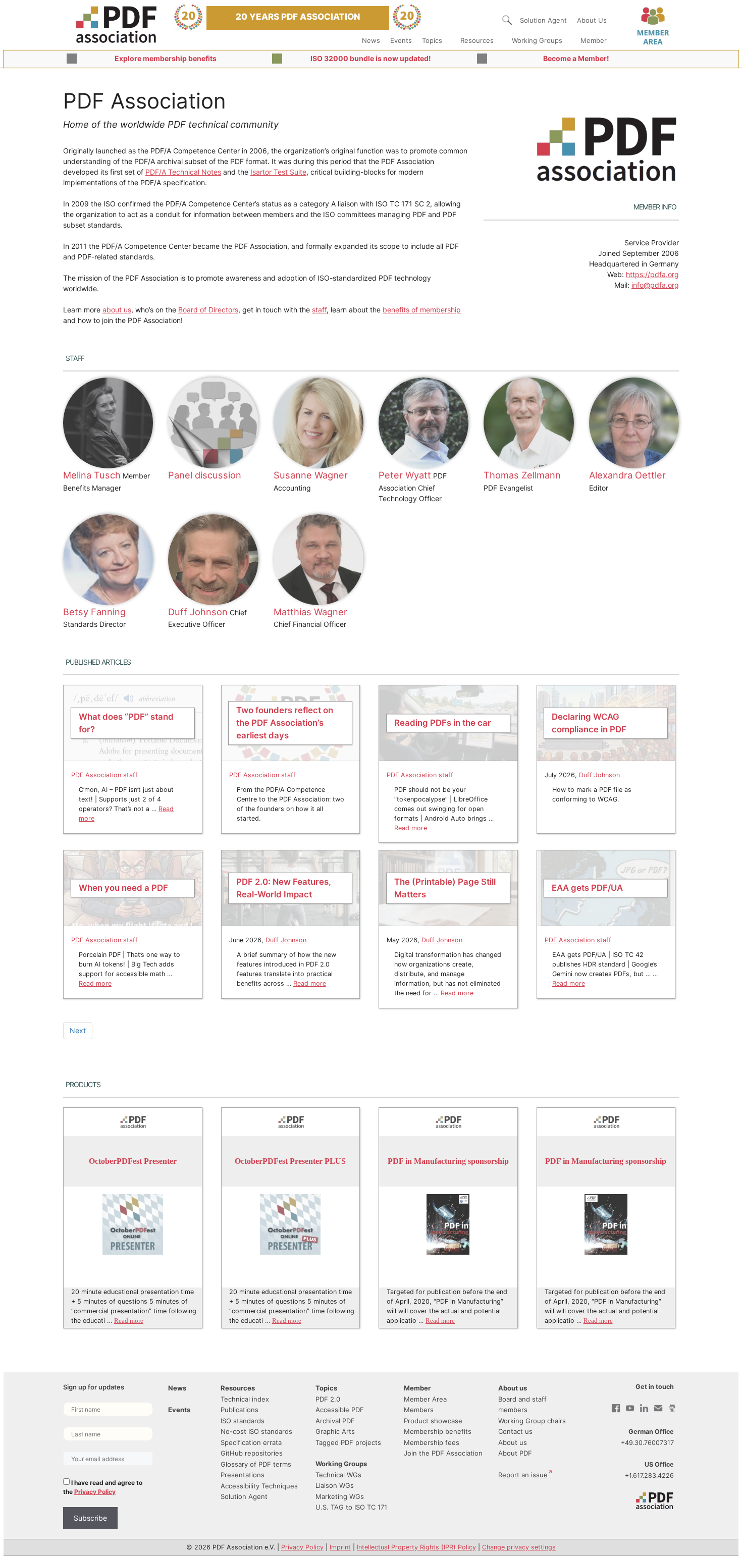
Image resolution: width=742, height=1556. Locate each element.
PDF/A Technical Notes (183, 172)
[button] (507, 20)
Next (78, 1030)
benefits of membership (422, 309)
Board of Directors (208, 309)
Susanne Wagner (311, 474)
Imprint (340, 1547)
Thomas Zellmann (522, 474)
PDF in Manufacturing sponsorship (448, 1161)
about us (116, 309)
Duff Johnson (198, 611)
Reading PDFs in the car (442, 723)
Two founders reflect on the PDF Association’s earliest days (284, 722)
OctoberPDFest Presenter (133, 1161)
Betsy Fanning (94, 611)
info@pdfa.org (655, 285)
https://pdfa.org (652, 274)
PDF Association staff (104, 775)
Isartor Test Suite (278, 172)
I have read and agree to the (102, 1487)
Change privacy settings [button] (519, 1547)
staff (319, 309)
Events (401, 40)
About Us (592, 20)
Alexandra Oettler (627, 474)
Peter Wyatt (405, 474)
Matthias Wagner (310, 611)
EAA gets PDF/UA (587, 888)
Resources (477, 40)
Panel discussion (204, 474)
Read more (410, 828)
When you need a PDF (123, 888)
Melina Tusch (92, 474)
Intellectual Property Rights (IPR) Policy (416, 1547)
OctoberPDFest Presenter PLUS (290, 1161)
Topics (432, 40)
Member (593, 40)
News (371, 40)
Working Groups (537, 40)
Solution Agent (543, 20)
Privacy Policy (95, 1491)
